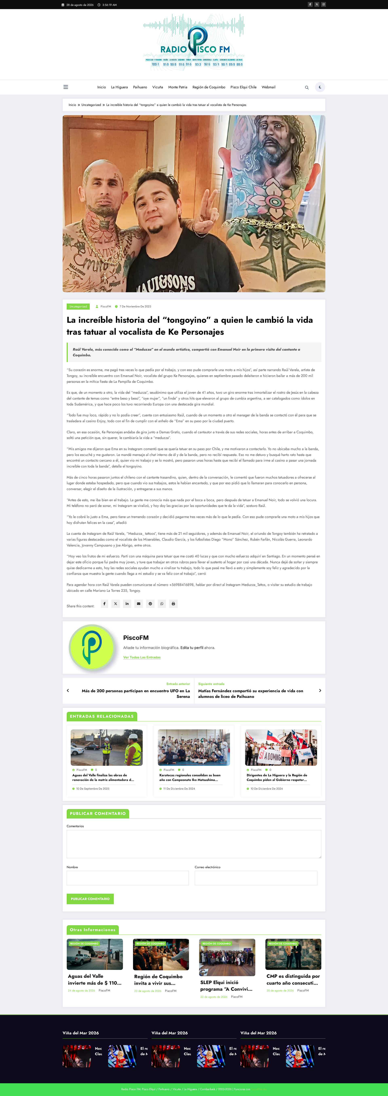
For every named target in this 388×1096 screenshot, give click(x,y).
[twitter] (115, 604)
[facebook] (104, 604)
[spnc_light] (320, 87)
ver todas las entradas (142, 657)
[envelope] (138, 604)
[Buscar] (307, 88)
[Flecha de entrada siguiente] (320, 691)
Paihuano (140, 87)
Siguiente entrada (211, 684)
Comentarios (75, 826)
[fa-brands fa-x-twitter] (316, 4)
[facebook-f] (310, 4)
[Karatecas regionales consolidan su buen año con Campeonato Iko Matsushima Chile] (194, 747)
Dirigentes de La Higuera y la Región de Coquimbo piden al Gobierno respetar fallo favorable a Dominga (277, 777)
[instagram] (323, 4)
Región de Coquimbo (209, 87)
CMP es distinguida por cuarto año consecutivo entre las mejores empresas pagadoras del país (155, 979)
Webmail (268, 87)
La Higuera (119, 87)
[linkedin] (127, 604)
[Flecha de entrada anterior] (68, 691)
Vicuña (157, 87)
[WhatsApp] (162, 604)
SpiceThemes (259, 1089)
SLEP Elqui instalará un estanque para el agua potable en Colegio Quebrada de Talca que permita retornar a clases (221, 986)
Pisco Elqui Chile (243, 87)
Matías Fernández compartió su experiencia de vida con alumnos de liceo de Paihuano (250, 693)
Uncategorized (78, 306)
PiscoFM (106, 306)
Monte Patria (177, 87)
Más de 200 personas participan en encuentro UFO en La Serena (136, 693)
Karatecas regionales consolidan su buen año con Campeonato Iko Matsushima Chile (189, 777)
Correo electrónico (207, 867)
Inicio (101, 87)
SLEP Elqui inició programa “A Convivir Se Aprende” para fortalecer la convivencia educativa (88, 986)
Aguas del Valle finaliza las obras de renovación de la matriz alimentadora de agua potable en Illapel (102, 777)
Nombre (72, 867)
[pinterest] (150, 604)
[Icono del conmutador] (66, 87)
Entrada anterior (178, 684)
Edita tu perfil (191, 648)
